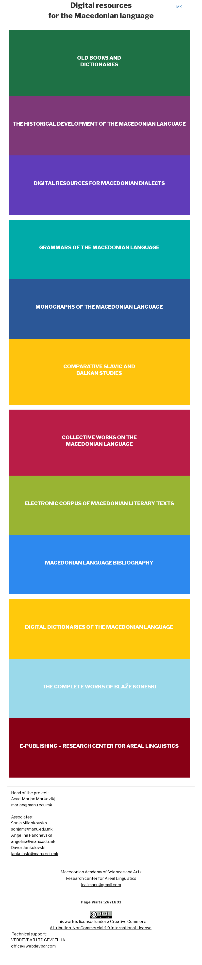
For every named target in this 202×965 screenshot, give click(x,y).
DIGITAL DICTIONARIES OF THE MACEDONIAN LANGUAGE (99, 627)
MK (179, 7)
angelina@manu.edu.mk (33, 841)
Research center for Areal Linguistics (101, 878)
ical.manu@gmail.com (101, 884)
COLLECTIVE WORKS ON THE (99, 437)
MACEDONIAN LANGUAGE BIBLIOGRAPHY (99, 563)
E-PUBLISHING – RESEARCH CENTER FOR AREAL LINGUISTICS (99, 746)
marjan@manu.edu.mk (31, 805)
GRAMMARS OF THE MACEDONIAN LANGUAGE (99, 247)
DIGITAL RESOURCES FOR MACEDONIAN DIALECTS (99, 183)
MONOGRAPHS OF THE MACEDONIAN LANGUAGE (99, 307)
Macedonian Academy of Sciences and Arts (101, 872)
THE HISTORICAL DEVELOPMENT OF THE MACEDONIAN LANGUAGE (99, 124)
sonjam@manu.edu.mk (32, 829)
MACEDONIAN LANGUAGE (99, 444)
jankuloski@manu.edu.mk (34, 853)
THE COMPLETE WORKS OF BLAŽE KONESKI (99, 686)
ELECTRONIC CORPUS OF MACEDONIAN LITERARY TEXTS (99, 503)
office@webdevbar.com (33, 946)
